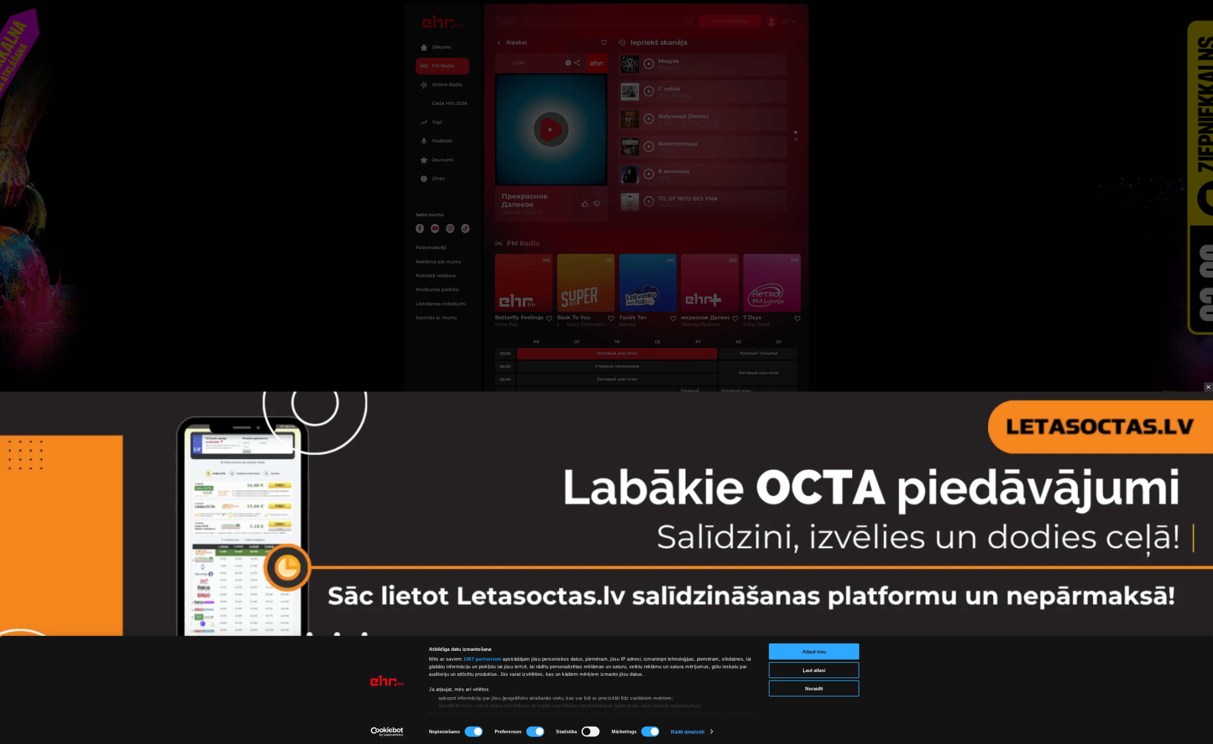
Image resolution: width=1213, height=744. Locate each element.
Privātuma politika (437, 289)
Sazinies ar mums (436, 318)
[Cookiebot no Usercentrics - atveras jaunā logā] (387, 731)
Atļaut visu (814, 651)
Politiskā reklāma (436, 276)
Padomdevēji (431, 247)
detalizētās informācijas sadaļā (651, 714)
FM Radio (443, 66)
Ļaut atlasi (814, 670)
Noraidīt (814, 688)
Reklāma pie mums (438, 262)
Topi (437, 122)
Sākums (441, 47)
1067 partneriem (482, 659)
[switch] (535, 731)
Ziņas (438, 178)
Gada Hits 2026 (449, 103)
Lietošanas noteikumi (441, 304)
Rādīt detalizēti (687, 731)
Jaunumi (442, 160)
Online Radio (447, 84)
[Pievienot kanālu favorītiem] (603, 42)
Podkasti (442, 141)
